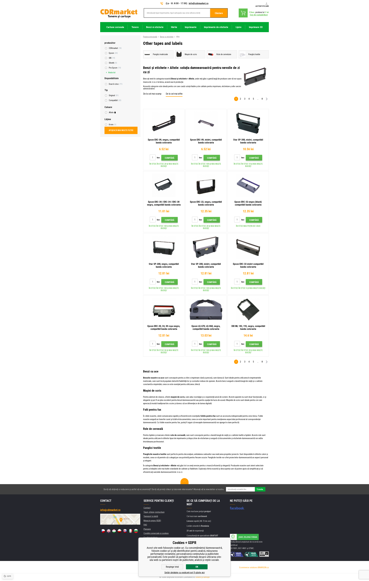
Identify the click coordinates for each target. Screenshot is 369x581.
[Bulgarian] (136, 531)
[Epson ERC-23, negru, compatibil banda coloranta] (206, 185)
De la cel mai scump (152, 93)
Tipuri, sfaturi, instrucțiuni (154, 512)
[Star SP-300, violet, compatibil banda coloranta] (248, 123)
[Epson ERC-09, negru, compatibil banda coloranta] (163, 123)
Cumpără (169, 158)
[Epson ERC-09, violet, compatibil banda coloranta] (206, 123)
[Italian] (130, 531)
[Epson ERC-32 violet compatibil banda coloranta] (248, 247)
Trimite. (260, 489)
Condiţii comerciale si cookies (156, 533)
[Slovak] (125, 531)
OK (196, 566)
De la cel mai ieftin (174, 93)
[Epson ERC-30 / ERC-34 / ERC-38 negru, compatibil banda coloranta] (163, 185)
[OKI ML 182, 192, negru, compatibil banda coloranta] (248, 309)
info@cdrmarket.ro (198, 3)
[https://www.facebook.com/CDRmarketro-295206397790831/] (237, 508)
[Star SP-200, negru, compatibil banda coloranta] (163, 247)
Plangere (147, 529)
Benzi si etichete (166, 37)
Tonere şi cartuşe (202, 577)
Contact (147, 507)
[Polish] (119, 531)
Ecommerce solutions (248, 567)
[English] (109, 531)
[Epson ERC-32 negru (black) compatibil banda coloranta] (248, 185)
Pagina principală (150, 37)
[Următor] (266, 99)
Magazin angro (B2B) (152, 520)
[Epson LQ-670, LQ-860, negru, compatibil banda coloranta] (206, 309)
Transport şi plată (151, 516)
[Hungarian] (114, 531)
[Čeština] (103, 531)
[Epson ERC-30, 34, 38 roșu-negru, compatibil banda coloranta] (163, 309)
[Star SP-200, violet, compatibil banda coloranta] (206, 247)
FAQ (145, 524)
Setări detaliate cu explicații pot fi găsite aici (184, 572)
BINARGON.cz (263, 567)
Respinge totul (172, 566)
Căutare (219, 13)
